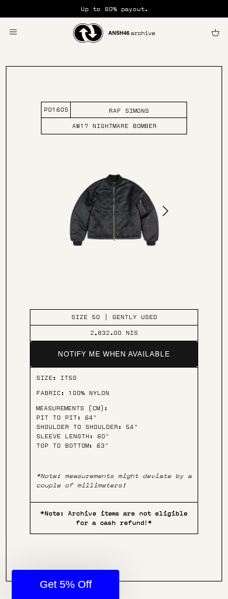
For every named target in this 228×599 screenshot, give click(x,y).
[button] (65, 584)
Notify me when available (114, 354)
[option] (114, 218)
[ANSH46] (114, 33)
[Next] (165, 210)
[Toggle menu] (13, 32)
